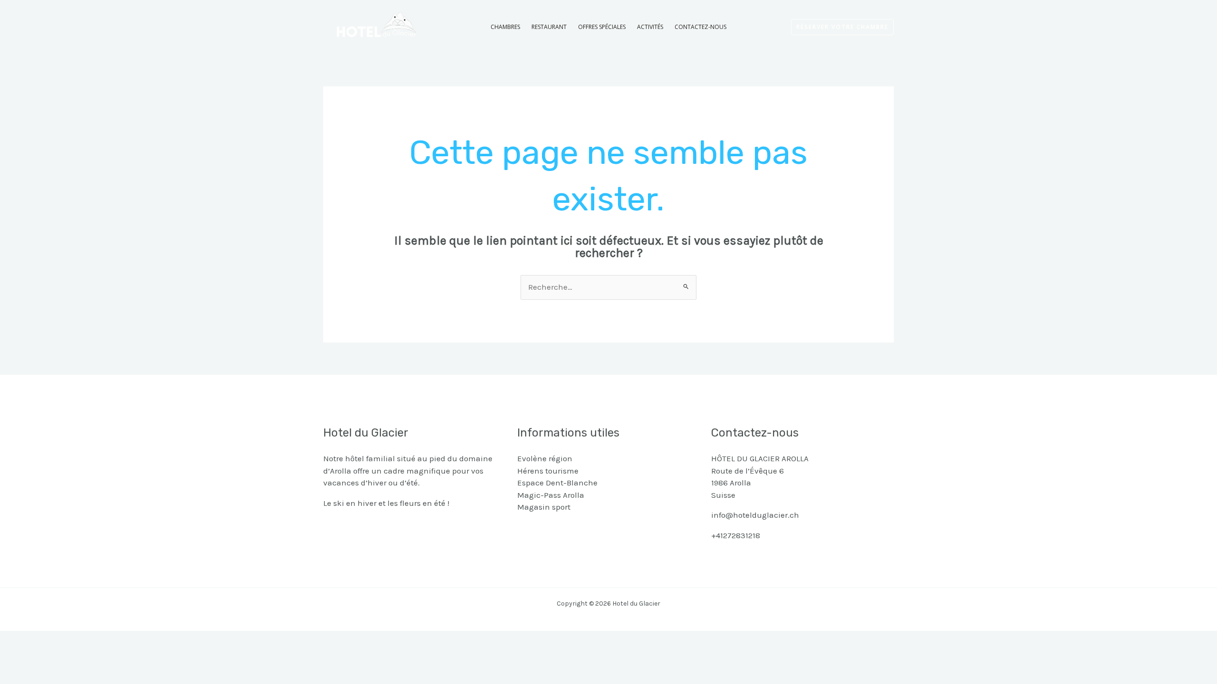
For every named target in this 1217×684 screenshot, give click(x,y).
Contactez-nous (700, 27)
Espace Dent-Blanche (557, 482)
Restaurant (549, 27)
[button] (842, 27)
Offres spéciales (602, 27)
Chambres (505, 27)
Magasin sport (543, 507)
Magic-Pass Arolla (550, 495)
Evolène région (544, 458)
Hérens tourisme (548, 470)
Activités (650, 27)
